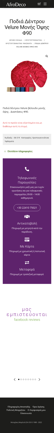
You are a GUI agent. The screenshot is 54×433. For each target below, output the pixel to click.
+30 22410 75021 (27, 207)
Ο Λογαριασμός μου (36, 410)
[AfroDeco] (16, 4)
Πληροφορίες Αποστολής (19, 406)
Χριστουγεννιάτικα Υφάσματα (19, 43)
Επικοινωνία (26, 413)
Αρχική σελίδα (15, 40)
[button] (46, 56)
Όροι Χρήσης (38, 406)
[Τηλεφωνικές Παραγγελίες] (27, 169)
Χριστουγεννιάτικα (33, 40)
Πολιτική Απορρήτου (15, 410)
